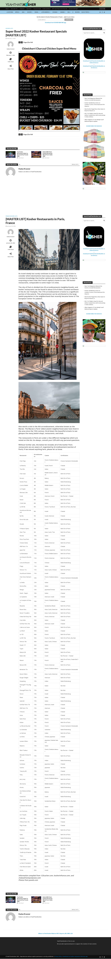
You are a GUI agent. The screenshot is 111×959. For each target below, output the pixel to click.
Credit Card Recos (46, 8)
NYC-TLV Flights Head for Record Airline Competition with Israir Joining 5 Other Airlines (95, 115)
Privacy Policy (58, 956)
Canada (62, 12)
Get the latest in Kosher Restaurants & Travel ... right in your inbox (55, 17)
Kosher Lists (9, 28)
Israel (36, 12)
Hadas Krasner (10, 49)
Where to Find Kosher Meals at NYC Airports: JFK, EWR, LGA (55, 933)
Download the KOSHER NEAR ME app (55, 22)
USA (68, 12)
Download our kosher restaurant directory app (75, 956)
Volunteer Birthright (73, 8)
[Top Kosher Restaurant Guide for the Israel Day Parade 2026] (10, 154)
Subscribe (28, 8)
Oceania (54, 12)
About (7, 8)
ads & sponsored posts (67, 944)
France (8, 216)
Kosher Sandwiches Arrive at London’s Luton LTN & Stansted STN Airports (95, 104)
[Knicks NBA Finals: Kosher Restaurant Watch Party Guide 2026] (36, 154)
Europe (29, 12)
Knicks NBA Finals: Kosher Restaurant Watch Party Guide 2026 (47, 154)
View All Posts (75, 164)
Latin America (45, 12)
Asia (23, 12)
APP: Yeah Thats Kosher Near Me (59, 8)
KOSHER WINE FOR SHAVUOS (94, 126)
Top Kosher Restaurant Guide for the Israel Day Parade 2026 (22, 154)
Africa (17, 12)
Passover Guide (37, 8)
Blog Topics (85, 12)
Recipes (77, 12)
